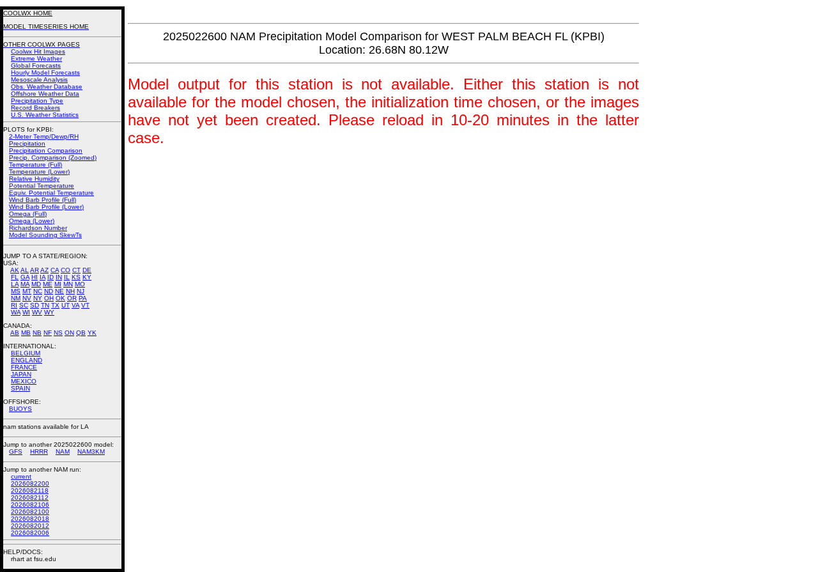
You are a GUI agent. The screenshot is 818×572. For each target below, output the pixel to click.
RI (14, 305)
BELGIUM (25, 353)
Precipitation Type (37, 100)
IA (42, 277)
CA (54, 270)
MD (36, 284)
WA (15, 312)
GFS (15, 451)
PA (83, 298)
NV (26, 298)
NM (15, 298)
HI (34, 277)
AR (34, 270)
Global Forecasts (36, 65)
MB (26, 332)
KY (86, 277)
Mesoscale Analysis (39, 79)
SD (34, 305)
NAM (63, 451)
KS (76, 277)
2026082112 (30, 497)
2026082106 (30, 504)
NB (37, 332)
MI (57, 284)
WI (26, 312)
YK (92, 332)
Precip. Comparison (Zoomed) (52, 157)
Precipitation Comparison (45, 150)
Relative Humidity (34, 178)
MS (15, 291)
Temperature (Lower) (39, 171)
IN (59, 277)
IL (67, 277)
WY (49, 312)
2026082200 (30, 483)
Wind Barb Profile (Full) (42, 199)
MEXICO (23, 381)
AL (24, 270)
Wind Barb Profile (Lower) (46, 206)
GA (24, 277)
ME (47, 284)
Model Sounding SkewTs (45, 234)
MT (26, 291)
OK (60, 298)
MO (80, 284)
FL (15, 277)
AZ (44, 270)
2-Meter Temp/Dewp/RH (44, 136)
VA (75, 305)
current (21, 476)
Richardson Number (38, 227)
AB (14, 332)
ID (50, 277)
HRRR (39, 451)
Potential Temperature (41, 185)
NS (58, 332)
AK (14, 270)
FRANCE (24, 367)
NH (70, 291)
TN (45, 305)
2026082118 (30, 490)
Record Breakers (35, 107)
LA (15, 284)
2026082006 (30, 532)
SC (23, 305)
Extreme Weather (36, 58)
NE (59, 291)
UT (65, 305)
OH (49, 298)
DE (86, 270)
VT (85, 305)
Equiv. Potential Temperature (51, 192)
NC (37, 291)
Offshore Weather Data (45, 93)
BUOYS (20, 408)
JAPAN (21, 374)
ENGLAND (26, 360)
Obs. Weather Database (46, 86)
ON (69, 332)
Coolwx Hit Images (38, 51)
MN (68, 284)
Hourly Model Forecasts (45, 72)
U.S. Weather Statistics (45, 114)
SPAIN (20, 388)
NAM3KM (91, 451)
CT (76, 270)
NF (47, 332)
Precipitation (27, 143)
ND (48, 291)
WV (37, 312)
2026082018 (30, 518)
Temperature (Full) (35, 164)
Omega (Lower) (31, 220)
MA (24, 284)
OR (72, 298)
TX (55, 305)
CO (65, 270)
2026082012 (30, 525)
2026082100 (30, 511)
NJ (80, 291)
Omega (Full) (28, 213)
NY (37, 298)
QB (81, 332)
